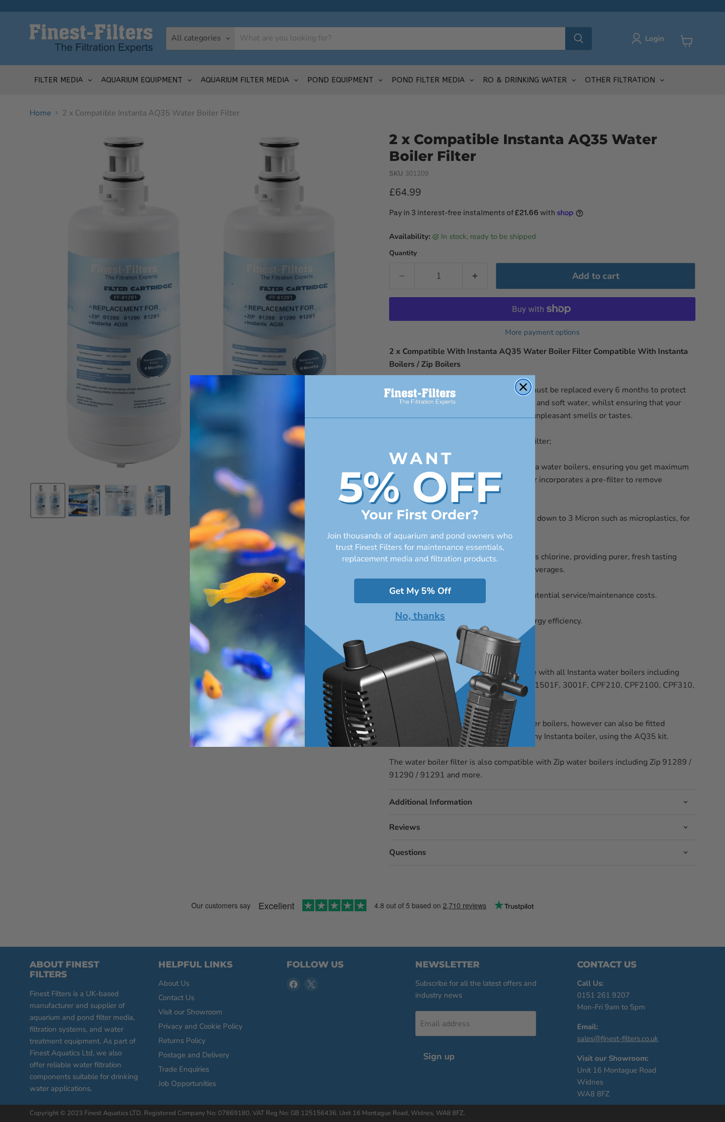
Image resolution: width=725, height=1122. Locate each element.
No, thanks (420, 616)
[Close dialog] (523, 387)
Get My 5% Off (420, 591)
